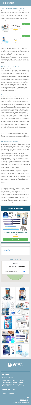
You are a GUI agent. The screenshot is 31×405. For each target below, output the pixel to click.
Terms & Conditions (8, 393)
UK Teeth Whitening (24, 402)
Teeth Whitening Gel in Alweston (12, 384)
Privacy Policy (6, 392)
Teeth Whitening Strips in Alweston (13, 381)
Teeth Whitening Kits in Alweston (12, 379)
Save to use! (7, 250)
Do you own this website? (12, 271)
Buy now (25, 24)
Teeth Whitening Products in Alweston (13, 386)
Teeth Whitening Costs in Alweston (12, 382)
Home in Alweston (7, 377)
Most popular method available (12, 249)
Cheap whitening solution (10, 252)
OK (24, 271)
